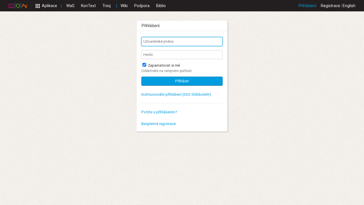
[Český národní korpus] (18, 5)
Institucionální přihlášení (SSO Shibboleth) (176, 94)
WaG (70, 5)
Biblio (161, 5)
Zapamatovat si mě (163, 65)
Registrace (330, 5)
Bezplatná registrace (158, 124)
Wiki (124, 5)
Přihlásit (182, 81)
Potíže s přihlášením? (159, 112)
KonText (88, 5)
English (349, 5)
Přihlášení (307, 5)
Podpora (142, 5)
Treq (106, 5)
